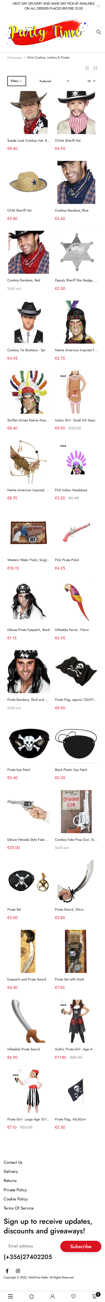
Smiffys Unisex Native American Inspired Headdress (44, 420)
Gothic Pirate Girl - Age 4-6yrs (77, 1049)
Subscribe (81, 1246)
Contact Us (13, 1162)
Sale (63, 376)
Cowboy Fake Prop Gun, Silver (77, 839)
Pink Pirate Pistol (67, 560)
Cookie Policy (16, 1199)
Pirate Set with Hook (69, 979)
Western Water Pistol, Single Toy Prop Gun (38, 560)
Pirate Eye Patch (18, 769)
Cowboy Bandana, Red (23, 280)
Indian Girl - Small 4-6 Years (75, 420)
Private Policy (15, 1190)
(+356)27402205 (28, 1257)
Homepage (14, 57)
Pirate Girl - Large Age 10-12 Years (32, 1119)
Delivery (11, 1172)
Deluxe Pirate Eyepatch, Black (28, 630)
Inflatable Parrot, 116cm (72, 630)
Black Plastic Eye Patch (71, 769)
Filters (15, 81)
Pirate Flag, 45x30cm (70, 1119)
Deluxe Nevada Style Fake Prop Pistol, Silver (39, 839)
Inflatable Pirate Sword (23, 1049)
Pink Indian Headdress (71, 490)
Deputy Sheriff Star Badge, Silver (78, 280)
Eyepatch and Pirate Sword (26, 979)
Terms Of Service (19, 1208)
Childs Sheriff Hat (68, 140)
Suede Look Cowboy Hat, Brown (30, 140)
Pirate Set (14, 909)
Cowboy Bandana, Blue (71, 210)
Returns (10, 1181)
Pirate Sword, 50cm (69, 909)
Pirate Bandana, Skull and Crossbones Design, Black (45, 699)
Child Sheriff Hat (19, 210)
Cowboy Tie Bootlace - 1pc (26, 350)
